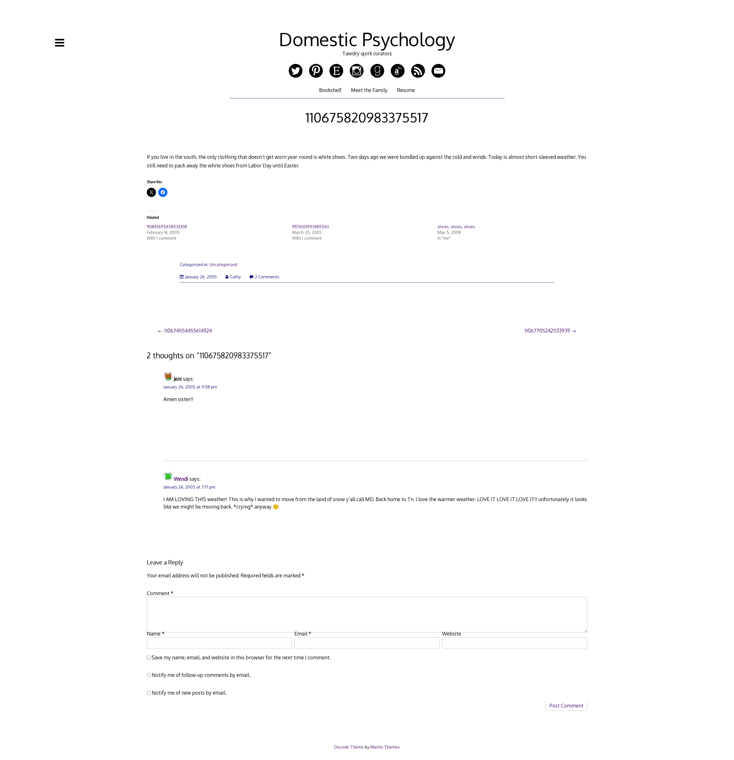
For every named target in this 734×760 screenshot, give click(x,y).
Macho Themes (385, 746)
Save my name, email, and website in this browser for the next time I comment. (241, 657)
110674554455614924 (188, 330)
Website (451, 633)
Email (302, 633)
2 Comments (267, 276)
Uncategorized (223, 264)
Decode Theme (349, 746)
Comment (160, 593)
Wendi (181, 479)
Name (156, 633)
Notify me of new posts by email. (189, 692)
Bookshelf (330, 90)
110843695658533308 (167, 226)
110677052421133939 (547, 330)
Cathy (235, 276)
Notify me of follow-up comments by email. (201, 675)
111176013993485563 (310, 226)
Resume (406, 90)
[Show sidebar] (59, 42)
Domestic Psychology (367, 38)
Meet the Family (369, 90)
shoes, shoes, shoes (456, 226)
